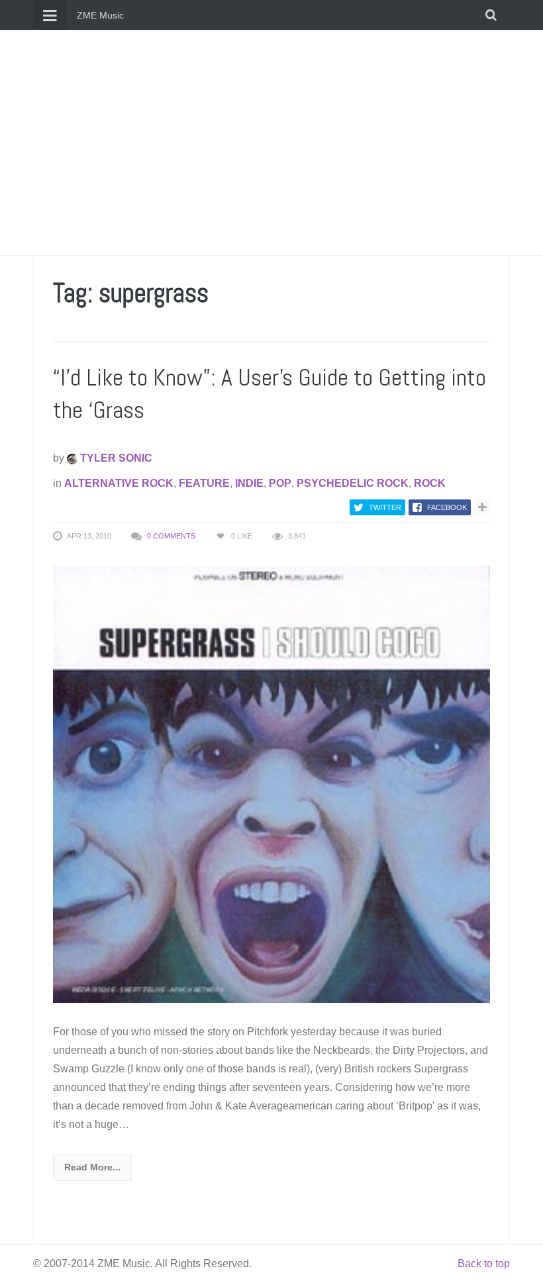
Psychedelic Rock (353, 483)
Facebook (447, 507)
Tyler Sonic (114, 458)
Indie (249, 483)
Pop (280, 483)
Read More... (92, 1167)
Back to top (484, 1263)
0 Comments (171, 536)
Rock (430, 483)
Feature (204, 483)
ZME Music (100, 15)
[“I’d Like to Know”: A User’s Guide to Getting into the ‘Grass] (271, 784)
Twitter (385, 507)
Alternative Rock (118, 483)
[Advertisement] (271, 142)
